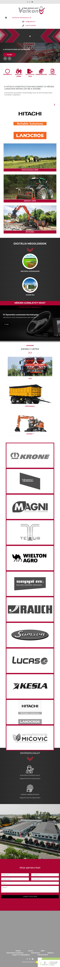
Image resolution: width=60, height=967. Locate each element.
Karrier (30, 951)
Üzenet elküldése (30, 896)
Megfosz (51, 953)
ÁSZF (43, 951)
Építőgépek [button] (30, 232)
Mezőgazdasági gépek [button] (30, 170)
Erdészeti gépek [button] (30, 201)
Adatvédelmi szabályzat (14, 953)
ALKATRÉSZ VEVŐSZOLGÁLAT (30, 775)
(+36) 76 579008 (30, 25)
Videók (18, 951)
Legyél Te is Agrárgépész (21, 955)
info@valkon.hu (30, 21)
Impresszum (35, 953)
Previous (2, 95)
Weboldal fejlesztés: (29, 962)
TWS (30, 378)
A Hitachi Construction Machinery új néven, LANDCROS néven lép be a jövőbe (29, 87)
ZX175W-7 (30, 434)
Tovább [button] (9, 54)
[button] (5, 58)
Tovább (6, 324)
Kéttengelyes (30, 406)
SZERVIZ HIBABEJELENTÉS (30, 794)
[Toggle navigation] (30, 36)
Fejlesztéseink (43, 955)
